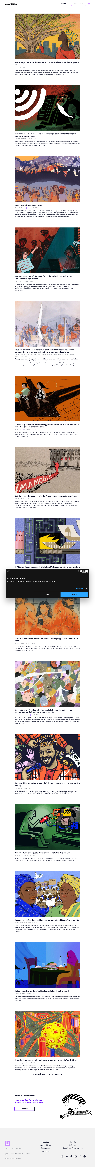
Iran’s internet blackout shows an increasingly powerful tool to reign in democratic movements (45, 134)
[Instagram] (62, 1156)
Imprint (73, 1142)
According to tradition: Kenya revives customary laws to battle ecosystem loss (47, 63)
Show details (80, 588)
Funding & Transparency (73, 1148)
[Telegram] (84, 1156)
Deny (47, 594)
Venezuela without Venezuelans (29, 205)
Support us (45, 1148)
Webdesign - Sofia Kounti (13, 1158)
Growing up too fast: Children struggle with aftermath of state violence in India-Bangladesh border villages (47, 425)
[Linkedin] (75, 1156)
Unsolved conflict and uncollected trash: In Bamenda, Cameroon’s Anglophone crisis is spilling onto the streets (43, 710)
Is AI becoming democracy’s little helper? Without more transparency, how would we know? (47, 568)
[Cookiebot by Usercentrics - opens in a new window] (80, 571)
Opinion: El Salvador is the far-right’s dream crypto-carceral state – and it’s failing (47, 784)
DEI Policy (73, 1145)
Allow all (74, 594)
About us (45, 1142)
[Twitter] (67, 1156)
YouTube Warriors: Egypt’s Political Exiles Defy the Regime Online (44, 852)
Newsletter (45, 1151)
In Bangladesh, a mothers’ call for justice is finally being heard (42, 991)
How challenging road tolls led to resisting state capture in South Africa (46, 1060)
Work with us (45, 1145)
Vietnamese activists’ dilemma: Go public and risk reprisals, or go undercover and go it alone (43, 277)
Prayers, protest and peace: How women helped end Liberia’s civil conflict (47, 920)
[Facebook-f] (71, 1156)
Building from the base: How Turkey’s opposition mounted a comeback (46, 496)
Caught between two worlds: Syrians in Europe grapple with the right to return (46, 639)
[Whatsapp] (80, 1156)
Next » (58, 1074)
